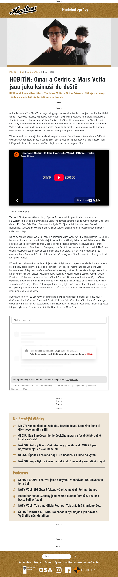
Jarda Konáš (33, 72)
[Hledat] (73, 556)
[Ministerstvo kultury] (29, 570)
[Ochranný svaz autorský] (45, 570)
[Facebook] (68, 570)
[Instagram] (59, 570)
